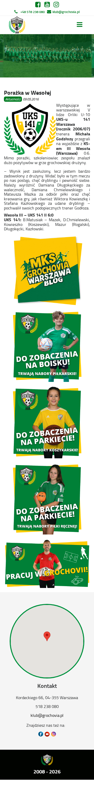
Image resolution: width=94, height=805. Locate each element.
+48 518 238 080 (32, 11)
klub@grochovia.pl (66, 11)
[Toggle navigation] (79, 24)
